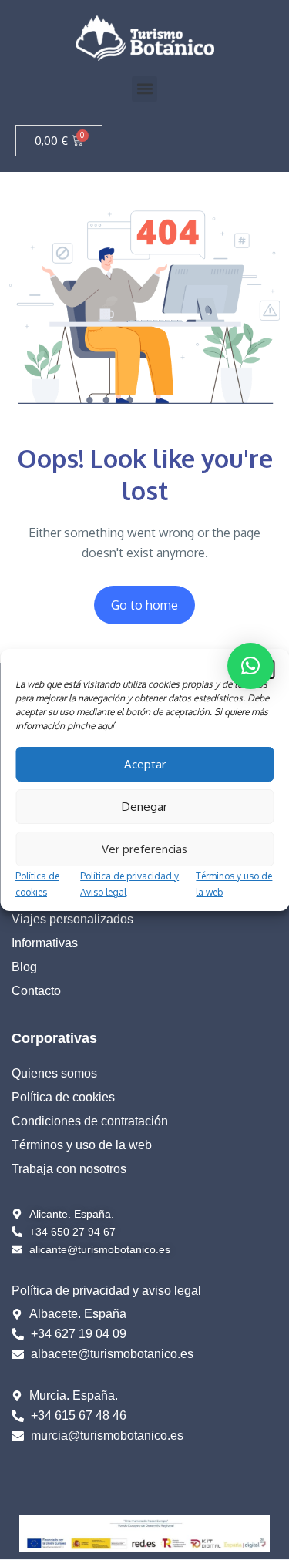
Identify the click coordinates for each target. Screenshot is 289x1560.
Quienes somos (54, 1073)
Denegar (144, 806)
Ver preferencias (144, 849)
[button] (144, 89)
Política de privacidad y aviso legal (106, 1290)
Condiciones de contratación (90, 1121)
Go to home (144, 605)
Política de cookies (63, 1097)
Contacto (36, 990)
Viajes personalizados (72, 919)
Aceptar (145, 764)
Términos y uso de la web (82, 1145)
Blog (24, 966)
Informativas (45, 943)
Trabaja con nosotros (69, 1168)
